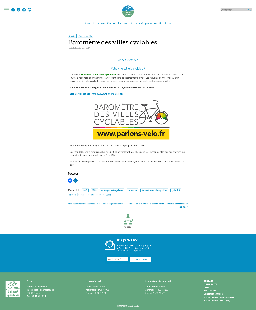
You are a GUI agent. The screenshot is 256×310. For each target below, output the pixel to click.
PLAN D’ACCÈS (210, 284)
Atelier (134, 23)
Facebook (13, 9)
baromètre (132, 190)
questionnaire (105, 194)
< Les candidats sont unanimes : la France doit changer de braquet (95, 203)
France (84, 194)
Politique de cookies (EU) (217, 300)
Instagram (18, 9)
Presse (168, 23)
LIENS (206, 287)
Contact (29, 9)
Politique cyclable (85, 36)
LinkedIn (24, 9)
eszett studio (133, 306)
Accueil (88, 23)
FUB (93, 194)
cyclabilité (176, 190)
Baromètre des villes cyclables (154, 190)
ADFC (94, 190)
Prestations (123, 23)
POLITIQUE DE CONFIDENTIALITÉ (219, 297)
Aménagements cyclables (151, 23)
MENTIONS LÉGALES (213, 294)
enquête (72, 194)
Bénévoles (112, 23)
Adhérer (128, 226)
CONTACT (208, 281)
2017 (85, 190)
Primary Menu (7, 9)
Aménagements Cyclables (112, 190)
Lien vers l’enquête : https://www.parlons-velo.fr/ (96, 93)
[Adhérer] (128, 219)
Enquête (72, 36)
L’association (99, 23)
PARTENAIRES (210, 290)
